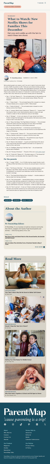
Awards (6, 439)
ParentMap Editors (17, 78)
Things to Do (8, 234)
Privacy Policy (30, 445)
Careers (6, 435)
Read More (39, 247)
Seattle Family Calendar (13, 6)
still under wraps (40, 152)
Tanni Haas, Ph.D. (10, 361)
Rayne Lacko (9, 294)
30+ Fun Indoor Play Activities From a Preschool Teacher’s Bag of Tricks (23, 243)
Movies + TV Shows (27, 200)
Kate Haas (9, 327)
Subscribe (41, 2)
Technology (11, 16)
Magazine (7, 445)
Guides (6, 448)
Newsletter (7, 450)
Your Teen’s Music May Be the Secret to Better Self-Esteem (23, 292)
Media (27, 437)
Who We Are (8, 432)
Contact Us (7, 437)
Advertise (29, 432)
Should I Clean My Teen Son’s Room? (16, 326)
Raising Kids (8, 200)
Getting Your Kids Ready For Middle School (18, 360)
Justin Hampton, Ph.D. (11, 395)
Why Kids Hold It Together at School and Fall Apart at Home (23, 393)
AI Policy (28, 448)
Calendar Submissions (32, 439)
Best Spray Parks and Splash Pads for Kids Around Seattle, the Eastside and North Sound (24, 237)
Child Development (10, 290)
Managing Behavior (10, 324)
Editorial (28, 435)
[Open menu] (45, 3)
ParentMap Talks (9, 452)
